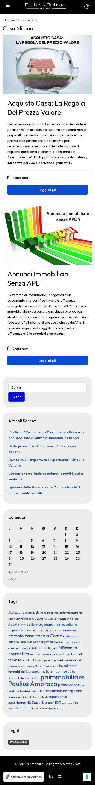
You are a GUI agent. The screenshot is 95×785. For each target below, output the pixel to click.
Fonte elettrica (54, 654)
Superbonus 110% (46, 702)
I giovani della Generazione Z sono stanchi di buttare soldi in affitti (44, 490)
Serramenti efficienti (20, 696)
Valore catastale (70, 702)
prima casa (67, 684)
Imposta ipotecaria (72, 660)
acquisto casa (44, 618)
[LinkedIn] (51, 777)
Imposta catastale (31, 660)
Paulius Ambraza (32, 684)
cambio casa (21, 636)
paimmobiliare (62, 677)
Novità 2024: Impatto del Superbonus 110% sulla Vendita (46, 462)
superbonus (58, 697)
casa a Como (48, 636)
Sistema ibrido (40, 696)
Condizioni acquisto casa (66, 642)
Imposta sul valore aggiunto (23, 665)
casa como (71, 636)
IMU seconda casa (49, 665)
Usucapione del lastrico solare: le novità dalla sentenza (45, 476)
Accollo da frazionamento (68, 612)
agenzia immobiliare (58, 624)
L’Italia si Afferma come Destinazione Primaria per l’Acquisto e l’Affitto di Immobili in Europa (46, 435)
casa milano (17, 642)
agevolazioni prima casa (29, 630)
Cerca (16, 397)
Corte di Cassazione (19, 648)
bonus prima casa (65, 630)
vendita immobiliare (23, 708)
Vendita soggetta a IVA (51, 708)
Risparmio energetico (63, 690)
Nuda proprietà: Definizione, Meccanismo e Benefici (43, 449)
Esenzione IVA (37, 654)
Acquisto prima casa (68, 618)
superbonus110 (19, 703)
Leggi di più (47, 190)
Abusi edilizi (47, 612)
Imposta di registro (51, 660)
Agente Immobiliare (23, 624)
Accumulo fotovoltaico (19, 618)
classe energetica (40, 642)
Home (11, 20)
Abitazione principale (24, 612)
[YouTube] (60, 777)
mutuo (35, 678)
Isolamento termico (43, 671)
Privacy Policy (18, 741)
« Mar (12, 579)
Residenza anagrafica (32, 691)
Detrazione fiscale (44, 648)
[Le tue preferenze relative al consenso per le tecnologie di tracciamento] (87, 777)
